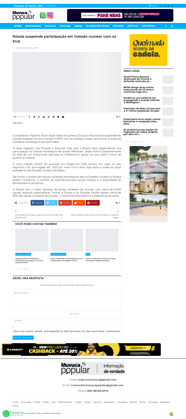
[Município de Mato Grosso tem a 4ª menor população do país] (167, 111)
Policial (65, 26)
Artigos (132, 26)
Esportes (148, 26)
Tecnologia (153, 402)
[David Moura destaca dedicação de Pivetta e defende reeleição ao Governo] (167, 80)
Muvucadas (33, 26)
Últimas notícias (97, 26)
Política (50, 26)
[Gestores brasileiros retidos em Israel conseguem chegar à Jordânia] (102, 240)
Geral (79, 26)
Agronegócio (109, 402)
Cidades (118, 26)
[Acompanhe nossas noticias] (6, 413)
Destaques (122, 402)
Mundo (142, 402)
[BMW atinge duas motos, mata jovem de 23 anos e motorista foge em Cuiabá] (167, 90)
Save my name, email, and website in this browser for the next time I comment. (66, 331)
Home (18, 26)
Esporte (133, 402)
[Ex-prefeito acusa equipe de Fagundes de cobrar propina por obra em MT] (167, 133)
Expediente (51, 6)
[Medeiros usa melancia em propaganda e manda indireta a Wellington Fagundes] (167, 101)
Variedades (165, 402)
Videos (16, 406)
